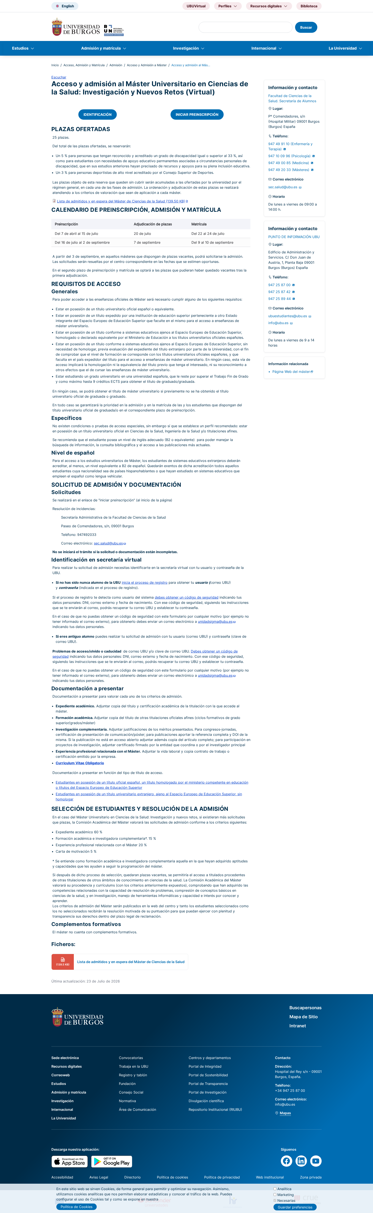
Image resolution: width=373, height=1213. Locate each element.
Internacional (263, 48)
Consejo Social (131, 1092)
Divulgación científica (206, 1101)
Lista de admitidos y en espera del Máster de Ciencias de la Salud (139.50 (121, 201)
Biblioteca (309, 6)
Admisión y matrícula (101, 48)
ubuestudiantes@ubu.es (288, 316)
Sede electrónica (65, 1058)
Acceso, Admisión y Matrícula (84, 65)
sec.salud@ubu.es (283, 187)
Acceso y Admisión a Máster (147, 65)
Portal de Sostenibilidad (208, 1075)
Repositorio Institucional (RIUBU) (215, 1109)
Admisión (115, 65)
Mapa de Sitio (303, 1016)
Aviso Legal (98, 1177)
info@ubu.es (278, 323)
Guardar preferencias (295, 1207)
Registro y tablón (133, 1075)
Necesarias (286, 1200)
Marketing (285, 1195)
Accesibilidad (62, 1177)
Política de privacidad (222, 1177)
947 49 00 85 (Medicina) (289, 163)
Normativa (127, 1101)
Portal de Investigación (207, 1092)
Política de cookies (172, 1177)
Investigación (186, 48)
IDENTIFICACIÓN (98, 114)
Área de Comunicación (137, 1109)
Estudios (20, 48)
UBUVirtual (196, 6)
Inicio (55, 65)
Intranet (297, 1025)
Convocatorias (131, 1058)
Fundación (127, 1083)
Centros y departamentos (210, 1058)
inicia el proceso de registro (145, 582)
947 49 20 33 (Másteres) (289, 170)
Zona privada (311, 1177)
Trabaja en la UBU (133, 1066)
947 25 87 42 (280, 292)
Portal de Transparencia (208, 1083)
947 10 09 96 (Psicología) (290, 156)
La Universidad (343, 48)
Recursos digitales (66, 1066)
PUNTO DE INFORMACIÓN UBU (294, 237)
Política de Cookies (76, 1207)
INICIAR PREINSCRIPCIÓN (197, 114)
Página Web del (291, 371)
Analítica (284, 1189)
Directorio (132, 1177)
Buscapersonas (305, 1007)
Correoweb (60, 1075)
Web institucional (270, 1177)
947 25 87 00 (280, 285)
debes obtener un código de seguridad (186, 597)
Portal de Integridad (205, 1066)
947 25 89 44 (280, 299)
